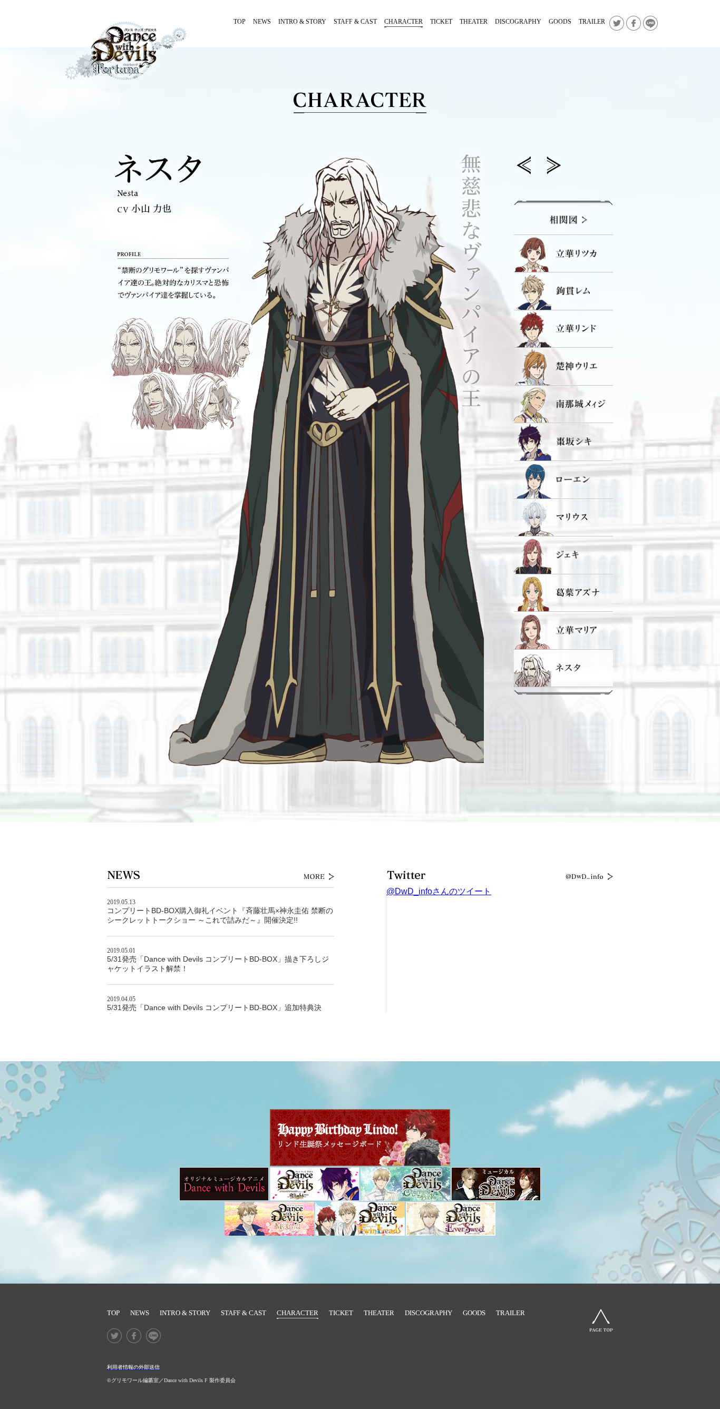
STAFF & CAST (355, 21)
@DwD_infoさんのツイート (438, 891)
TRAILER (592, 21)
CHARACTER (403, 21)
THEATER (474, 21)
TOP (239, 21)
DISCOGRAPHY (518, 21)
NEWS (262, 21)
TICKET (441, 21)
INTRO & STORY (302, 21)
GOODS (560, 21)
